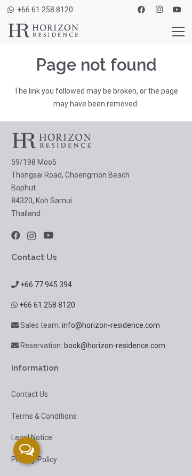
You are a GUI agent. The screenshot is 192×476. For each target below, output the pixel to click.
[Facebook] (141, 9)
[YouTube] (177, 9)
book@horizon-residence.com (114, 345)
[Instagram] (158, 9)
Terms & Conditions (44, 416)
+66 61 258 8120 (47, 305)
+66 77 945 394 (46, 284)
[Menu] (178, 31)
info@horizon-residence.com (111, 325)
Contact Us (29, 394)
